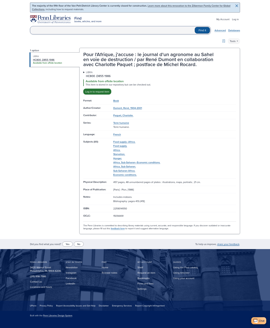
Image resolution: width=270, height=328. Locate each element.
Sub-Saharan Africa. (124, 170)
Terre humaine (121, 123)
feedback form (118, 228)
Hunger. (117, 158)
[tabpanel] (159, 82)
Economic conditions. (125, 174)
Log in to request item (97, 91)
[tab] (55, 59)
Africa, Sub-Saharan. (124, 166)
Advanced (220, 30)
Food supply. (120, 146)
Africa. (116, 150)
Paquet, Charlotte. (123, 115)
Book (116, 100)
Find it (202, 30)
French (117, 134)
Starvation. (119, 154)
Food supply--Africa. (124, 141)
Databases (234, 30)
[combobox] (112, 30)
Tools (233, 41)
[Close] (237, 6)
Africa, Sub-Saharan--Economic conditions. (136, 162)
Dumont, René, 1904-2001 (127, 108)
